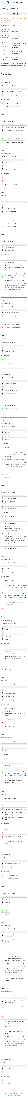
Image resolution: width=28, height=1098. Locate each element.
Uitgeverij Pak (11, 1095)
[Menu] (3, 2)
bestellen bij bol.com (19, 283)
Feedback (17, 1095)
